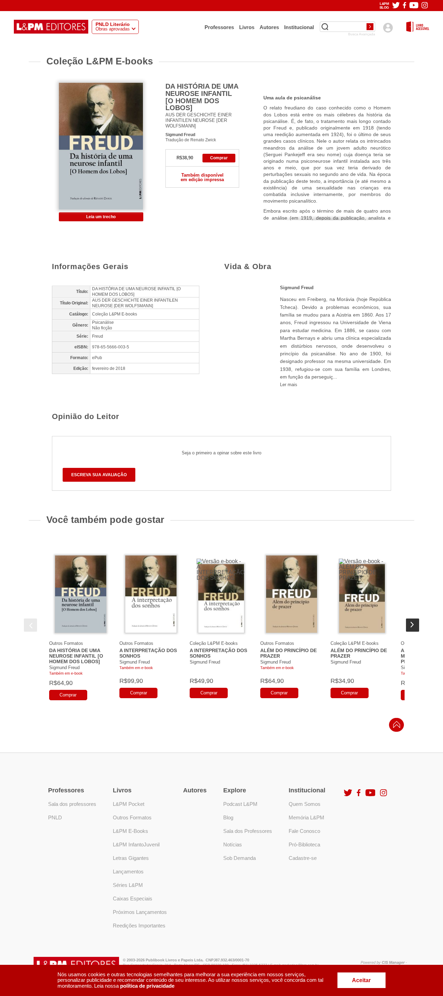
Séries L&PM (128, 885)
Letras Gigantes (131, 858)
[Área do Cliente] (388, 27)
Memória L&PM (306, 817)
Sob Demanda (239, 858)
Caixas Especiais (132, 898)
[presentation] (30, 625)
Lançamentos (128, 871)
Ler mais (288, 384)
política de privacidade (147, 986)
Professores (219, 27)
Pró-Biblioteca (304, 844)
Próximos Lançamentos (140, 912)
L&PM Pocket (128, 804)
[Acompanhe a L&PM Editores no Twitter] (395, 5)
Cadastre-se (303, 858)
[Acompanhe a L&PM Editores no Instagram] (424, 5)
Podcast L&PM (240, 804)
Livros (246, 27)
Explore (234, 790)
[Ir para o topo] (394, 727)
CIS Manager (393, 962)
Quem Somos (304, 804)
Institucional (299, 27)
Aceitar (361, 980)
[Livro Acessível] (417, 27)
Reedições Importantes (139, 925)
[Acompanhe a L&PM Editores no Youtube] (414, 5)
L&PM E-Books (130, 831)
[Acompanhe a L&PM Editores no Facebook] (404, 5)
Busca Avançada (361, 34)
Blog (228, 817)
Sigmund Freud (180, 134)
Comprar (219, 157)
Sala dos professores (72, 804)
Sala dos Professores (247, 831)
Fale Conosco (304, 831)
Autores (269, 27)
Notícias (232, 844)
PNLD (55, 817)
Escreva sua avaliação (99, 474)
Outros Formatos (66, 643)
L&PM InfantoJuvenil (136, 844)
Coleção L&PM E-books (214, 643)
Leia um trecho (101, 216)
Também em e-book (66, 673)
